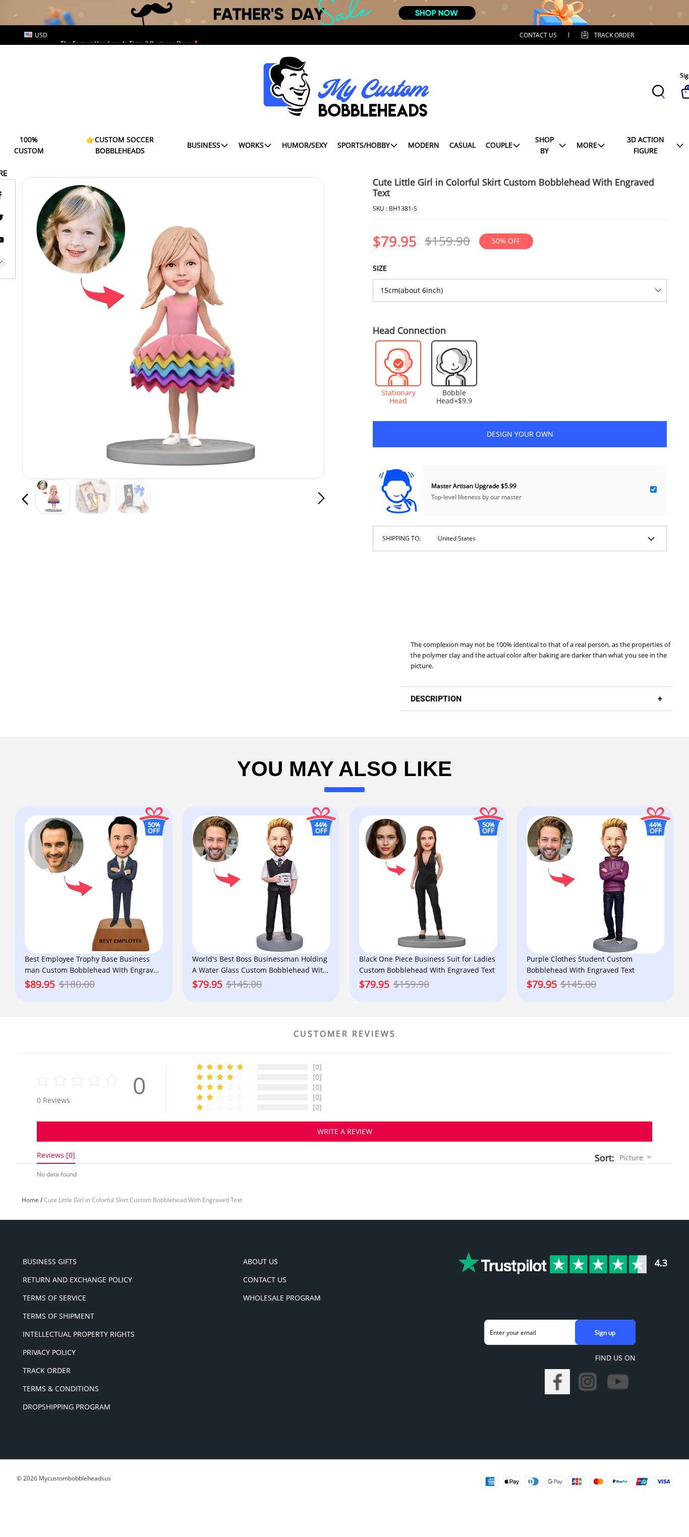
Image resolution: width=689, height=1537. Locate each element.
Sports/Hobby (363, 145)
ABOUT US (260, 1261)
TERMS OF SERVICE (54, 1298)
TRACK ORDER (47, 1370)
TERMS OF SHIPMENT (58, 1316)
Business (203, 145)
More (587, 145)
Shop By (544, 145)
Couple (499, 145)
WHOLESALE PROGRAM (282, 1298)
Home (30, 1200)
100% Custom (29, 145)
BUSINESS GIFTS (50, 1261)
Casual (462, 145)
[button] (45, 326)
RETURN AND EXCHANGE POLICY (77, 1279)
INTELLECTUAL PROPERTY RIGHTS (79, 1334)
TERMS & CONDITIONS (61, 1388)
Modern (423, 145)
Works (251, 145)
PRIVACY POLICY (49, 1352)
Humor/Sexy (304, 145)
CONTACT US (538, 35)
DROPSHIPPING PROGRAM (66, 1406)
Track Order (614, 35)
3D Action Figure (645, 145)
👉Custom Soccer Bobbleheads (120, 145)
